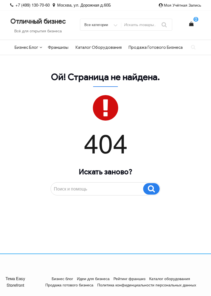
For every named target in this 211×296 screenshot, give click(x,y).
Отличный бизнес (38, 21)
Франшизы (58, 47)
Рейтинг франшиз (129, 278)
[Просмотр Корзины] (191, 24)
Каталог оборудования (99, 47)
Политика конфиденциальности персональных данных (146, 285)
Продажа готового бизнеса (156, 47)
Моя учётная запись (182, 5)
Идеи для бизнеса (93, 278)
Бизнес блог (26, 47)
